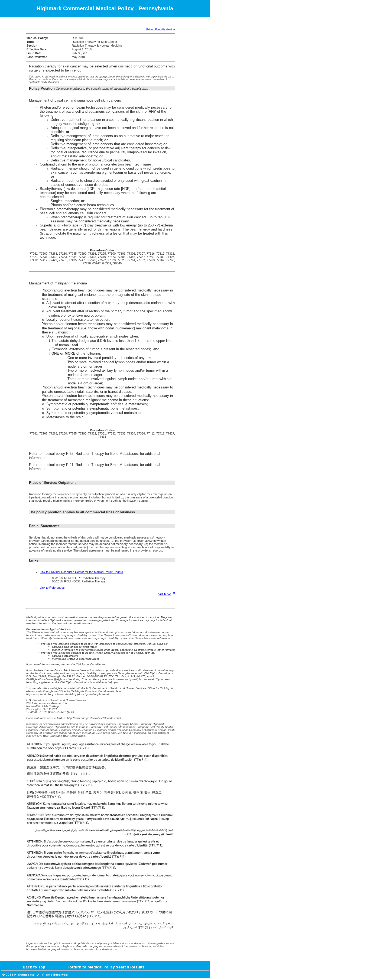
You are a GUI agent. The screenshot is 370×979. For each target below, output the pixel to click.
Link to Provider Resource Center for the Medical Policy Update (81, 571)
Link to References (52, 587)
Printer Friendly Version (160, 29)
